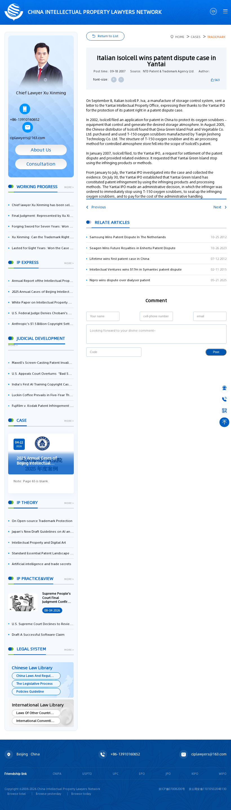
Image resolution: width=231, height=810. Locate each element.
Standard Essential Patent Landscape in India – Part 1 (43, 553)
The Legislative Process (34, 683)
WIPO (222, 774)
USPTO (87, 774)
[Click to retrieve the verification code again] (133, 352)
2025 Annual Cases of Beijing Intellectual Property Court (43, 291)
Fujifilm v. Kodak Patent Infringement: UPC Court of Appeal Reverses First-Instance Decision (43, 405)
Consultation (40, 164)
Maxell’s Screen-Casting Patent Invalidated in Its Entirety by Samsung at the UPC (43, 362)
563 (216, 80)
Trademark (216, 37)
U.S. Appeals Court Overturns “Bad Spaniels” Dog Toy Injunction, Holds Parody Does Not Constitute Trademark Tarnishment (43, 373)
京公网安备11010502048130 (207, 789)
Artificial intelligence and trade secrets (41, 564)
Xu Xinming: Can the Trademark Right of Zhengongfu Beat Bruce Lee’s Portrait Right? (43, 237)
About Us (41, 150)
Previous (99, 207)
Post (216, 352)
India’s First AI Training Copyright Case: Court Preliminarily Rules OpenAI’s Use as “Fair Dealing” (43, 384)
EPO (142, 774)
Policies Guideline (30, 691)
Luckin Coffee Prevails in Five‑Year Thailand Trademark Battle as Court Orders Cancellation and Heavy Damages (43, 395)
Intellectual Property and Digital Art (39, 542)
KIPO (195, 774)
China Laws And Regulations (38, 675)
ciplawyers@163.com (27, 137)
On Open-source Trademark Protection (42, 521)
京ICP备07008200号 (172, 789)
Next (217, 207)
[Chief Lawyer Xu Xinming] (41, 66)
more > (69, 187)
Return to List (108, 36)
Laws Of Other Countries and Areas (38, 713)
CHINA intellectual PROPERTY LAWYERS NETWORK (94, 11)
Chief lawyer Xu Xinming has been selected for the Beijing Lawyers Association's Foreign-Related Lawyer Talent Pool (43, 205)
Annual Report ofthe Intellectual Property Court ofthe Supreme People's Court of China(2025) (43, 280)
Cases (196, 37)
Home (179, 37)
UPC (115, 774)
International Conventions (36, 720)
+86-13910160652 (24, 119)
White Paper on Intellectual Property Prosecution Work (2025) (43, 302)
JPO (168, 774)
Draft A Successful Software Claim (38, 634)
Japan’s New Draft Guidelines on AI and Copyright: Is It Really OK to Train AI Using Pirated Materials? (43, 531)
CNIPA (57, 774)
